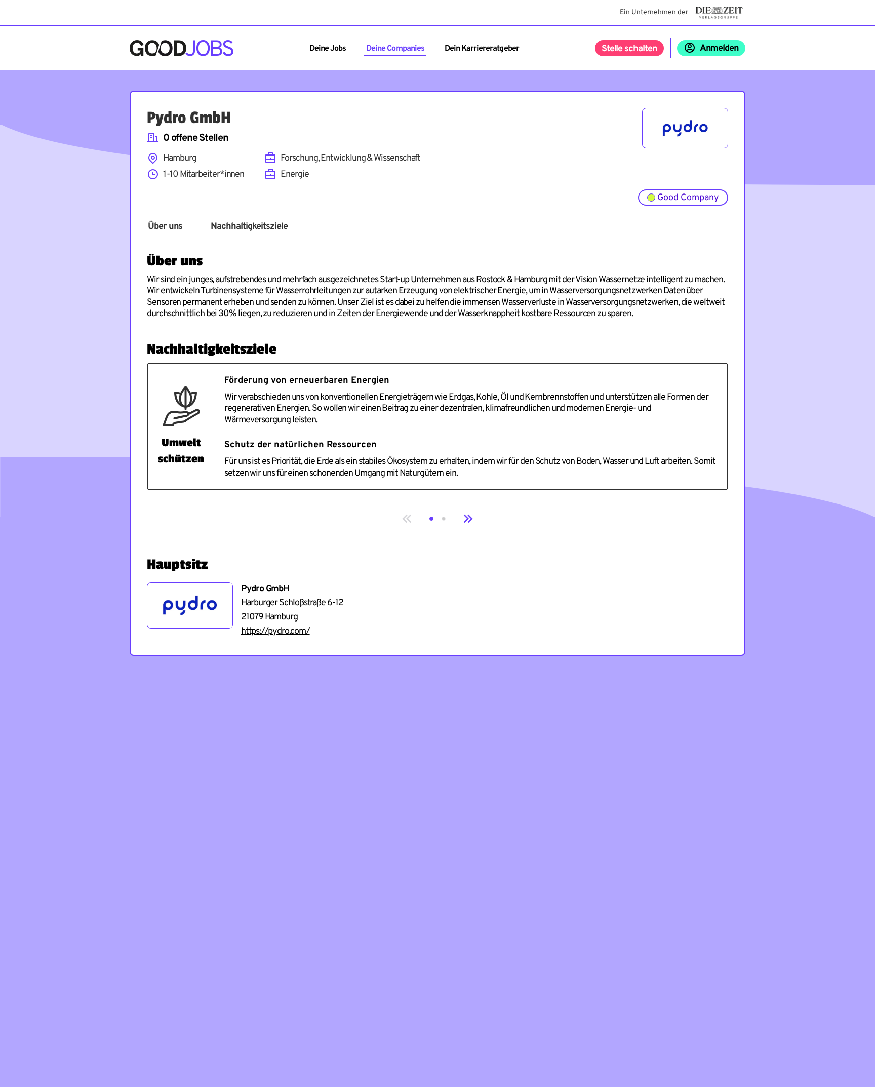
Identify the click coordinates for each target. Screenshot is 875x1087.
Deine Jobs (327, 49)
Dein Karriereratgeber (482, 49)
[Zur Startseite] (181, 48)
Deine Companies (395, 49)
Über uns (165, 226)
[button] (431, 519)
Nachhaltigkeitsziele (249, 226)
